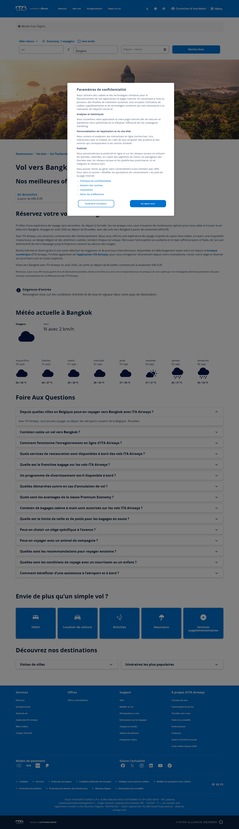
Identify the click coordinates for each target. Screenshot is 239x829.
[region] (120, 149)
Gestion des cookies (91, 185)
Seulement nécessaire (96, 203)
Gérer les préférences (92, 194)
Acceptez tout (148, 203)
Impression (86, 189)
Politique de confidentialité (95, 180)
